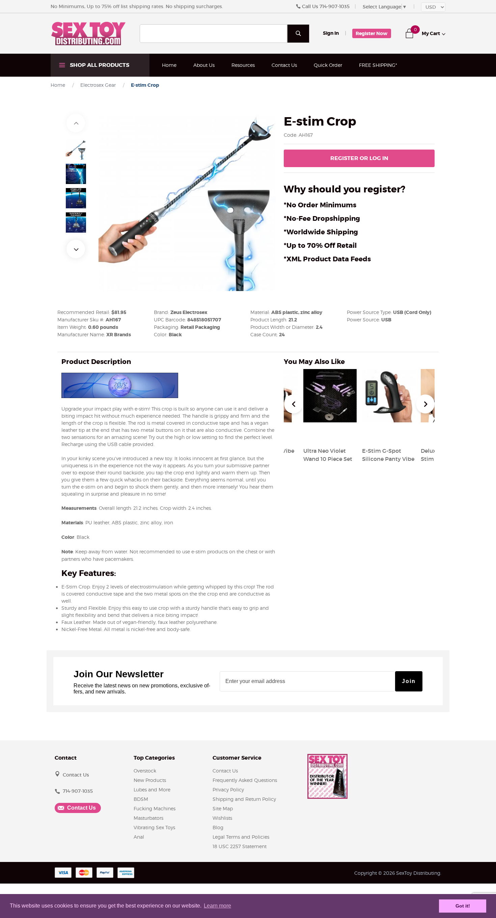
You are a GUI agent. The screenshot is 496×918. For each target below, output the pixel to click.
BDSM (141, 799)
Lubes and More (152, 789)
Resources (243, 65)
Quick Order (328, 65)
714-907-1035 (335, 6)
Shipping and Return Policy (244, 799)
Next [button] (75, 249)
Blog (218, 827)
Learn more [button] (217, 906)
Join (409, 681)
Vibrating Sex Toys (154, 827)
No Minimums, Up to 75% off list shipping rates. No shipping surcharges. (137, 6)
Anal (139, 837)
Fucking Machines (154, 808)
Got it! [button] (463, 906)
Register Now (371, 33)
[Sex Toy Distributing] (88, 33)
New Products (150, 780)
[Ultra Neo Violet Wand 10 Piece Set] (330, 434)
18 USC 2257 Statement (240, 846)
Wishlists (222, 818)
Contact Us (284, 65)
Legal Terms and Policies (241, 837)
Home (169, 65)
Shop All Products (98, 65)
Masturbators (148, 818)
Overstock (145, 770)
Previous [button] (75, 123)
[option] (75, 149)
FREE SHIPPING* (378, 65)
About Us (204, 65)
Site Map (223, 808)
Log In (359, 158)
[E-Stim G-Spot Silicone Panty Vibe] (388, 434)
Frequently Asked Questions (245, 780)
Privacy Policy (228, 789)
